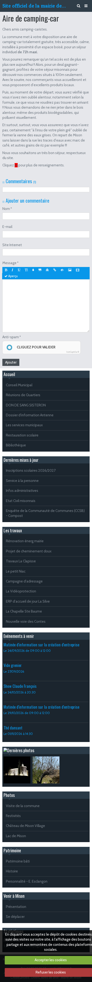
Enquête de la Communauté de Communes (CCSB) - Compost (45, 513)
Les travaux (13, 530)
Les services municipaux (24, 425)
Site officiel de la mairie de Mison (34, 6)
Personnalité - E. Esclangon (26, 881)
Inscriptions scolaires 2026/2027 (31, 470)
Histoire (12, 871)
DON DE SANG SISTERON (26, 405)
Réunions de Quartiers (23, 395)
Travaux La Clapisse (21, 561)
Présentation (16, 907)
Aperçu (13, 276)
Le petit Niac (15, 571)
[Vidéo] (78, 270)
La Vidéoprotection (21, 591)
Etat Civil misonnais (20, 501)
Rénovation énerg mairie (25, 541)
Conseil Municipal (19, 385)
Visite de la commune (23, 806)
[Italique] (12, 270)
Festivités (13, 816)
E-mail (7, 227)
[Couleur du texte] (33, 270)
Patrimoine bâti (18, 861)
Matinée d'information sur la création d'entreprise (41, 645)
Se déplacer (15, 917)
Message (9, 263)
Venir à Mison (14, 896)
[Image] (70, 270)
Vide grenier (13, 665)
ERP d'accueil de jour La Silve (28, 601)
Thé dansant (13, 728)
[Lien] (55, 270)
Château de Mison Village (25, 826)
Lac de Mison (16, 836)
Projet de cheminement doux (28, 551)
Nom (6, 209)
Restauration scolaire (22, 435)
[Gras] (5, 270)
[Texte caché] (62, 270)
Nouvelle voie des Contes (26, 621)
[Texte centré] (47, 270)
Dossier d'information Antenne (30, 415)
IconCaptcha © (72, 352)
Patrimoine (12, 850)
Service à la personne (22, 481)
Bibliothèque (16, 445)
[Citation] (40, 270)
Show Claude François (20, 686)
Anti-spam (10, 337)
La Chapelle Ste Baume (24, 611)
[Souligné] (19, 270)
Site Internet (12, 245)
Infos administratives (22, 491)
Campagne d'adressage (24, 581)
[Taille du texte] (26, 270)
